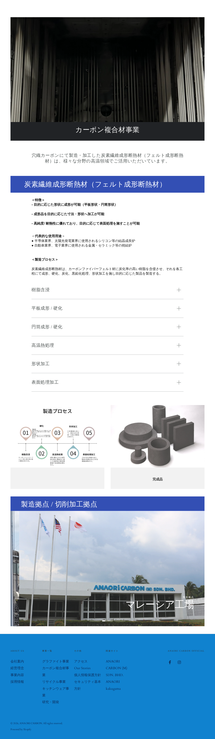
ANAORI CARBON (31, 723)
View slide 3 (120, 617)
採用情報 (17, 681)
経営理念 (17, 668)
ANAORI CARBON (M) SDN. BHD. (116, 668)
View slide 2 (107, 617)
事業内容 (17, 675)
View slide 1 (95, 617)
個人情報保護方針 (87, 675)
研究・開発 (50, 702)
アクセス (81, 661)
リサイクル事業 (54, 681)
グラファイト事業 (55, 661)
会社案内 (17, 661)
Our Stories (82, 668)
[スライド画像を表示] (107, 568)
